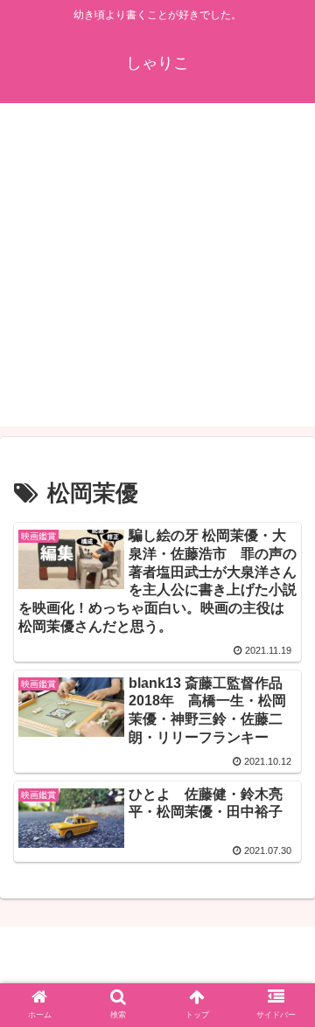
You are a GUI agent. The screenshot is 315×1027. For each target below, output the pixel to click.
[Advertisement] (157, 269)
